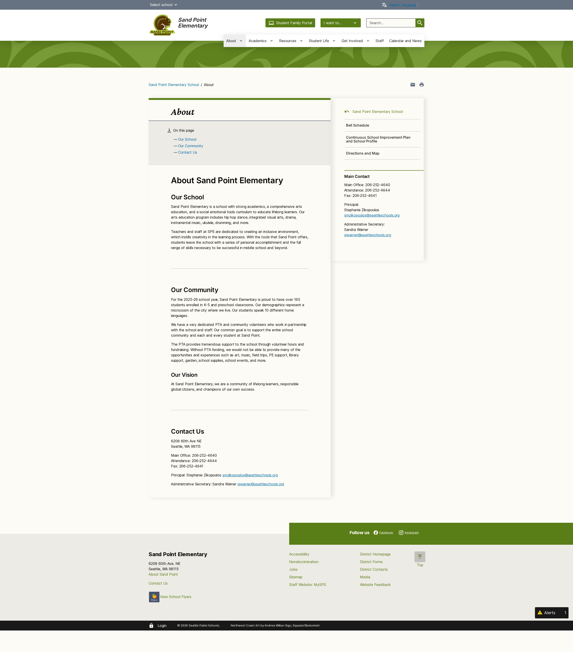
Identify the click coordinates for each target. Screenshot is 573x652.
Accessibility (299, 554)
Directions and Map (362, 153)
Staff (380, 41)
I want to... (333, 23)
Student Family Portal (294, 23)
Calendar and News (405, 41)
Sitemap (295, 577)
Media (365, 577)
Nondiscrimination (304, 561)
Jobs (293, 569)
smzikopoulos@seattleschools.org (250, 475)
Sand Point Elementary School (174, 84)
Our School (187, 139)
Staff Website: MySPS (307, 584)
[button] (175, 4)
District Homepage (375, 554)
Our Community (190, 146)
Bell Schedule (357, 125)
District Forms (371, 561)
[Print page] (421, 84)
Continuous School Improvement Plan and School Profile (378, 139)
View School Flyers (175, 596)
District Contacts (374, 569)
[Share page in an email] (412, 84)
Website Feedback (375, 584)
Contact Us (187, 152)
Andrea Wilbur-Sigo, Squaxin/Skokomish (292, 625)
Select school (161, 4)
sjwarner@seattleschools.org (260, 484)
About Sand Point (163, 574)
